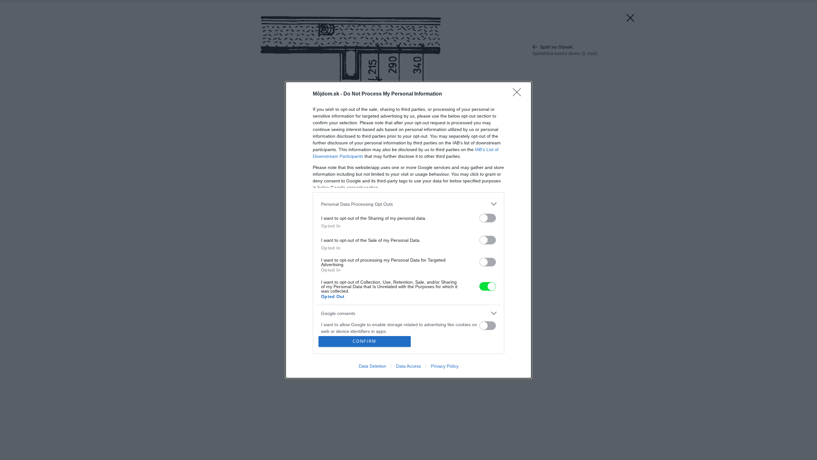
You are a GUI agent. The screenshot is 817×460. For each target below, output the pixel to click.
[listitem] (408, 204)
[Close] (519, 94)
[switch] (487, 218)
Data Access (408, 366)
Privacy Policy (445, 366)
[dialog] (408, 230)
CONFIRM (364, 341)
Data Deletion (372, 366)
